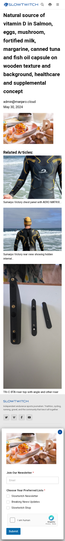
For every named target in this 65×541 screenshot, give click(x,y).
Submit (13, 531)
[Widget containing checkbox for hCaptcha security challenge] (32, 520)
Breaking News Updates (26, 501)
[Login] (50, 4)
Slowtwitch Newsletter (25, 496)
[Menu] (57, 4)
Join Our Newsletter (20, 472)
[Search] (42, 4)
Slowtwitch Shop (21, 507)
